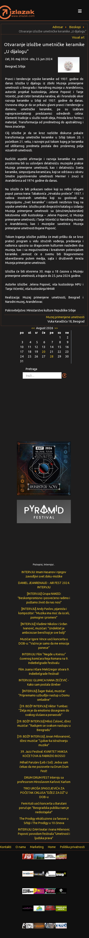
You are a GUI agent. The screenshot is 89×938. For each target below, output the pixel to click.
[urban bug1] (61, 873)
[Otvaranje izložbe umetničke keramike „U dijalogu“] (71, 66)
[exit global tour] (44, 469)
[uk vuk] (39, 891)
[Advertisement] (44, 408)
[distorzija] (50, 856)
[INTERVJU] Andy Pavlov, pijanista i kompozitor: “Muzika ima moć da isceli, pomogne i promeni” (44, 613)
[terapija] (27, 873)
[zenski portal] (50, 891)
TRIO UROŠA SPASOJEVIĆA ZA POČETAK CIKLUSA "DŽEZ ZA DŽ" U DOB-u (44, 793)
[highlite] (27, 908)
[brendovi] (39, 873)
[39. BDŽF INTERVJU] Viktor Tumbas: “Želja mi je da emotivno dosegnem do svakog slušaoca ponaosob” (44, 710)
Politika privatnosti (72, 847)
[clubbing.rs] (61, 856)
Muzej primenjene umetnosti (65, 317)
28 (51, 356)
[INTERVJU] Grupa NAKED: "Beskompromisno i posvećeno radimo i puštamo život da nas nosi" (44, 598)
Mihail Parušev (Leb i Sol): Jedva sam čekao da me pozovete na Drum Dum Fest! (43, 767)
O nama (21, 847)
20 (43, 351)
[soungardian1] (27, 891)
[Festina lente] (27, 925)
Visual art (78, 37)
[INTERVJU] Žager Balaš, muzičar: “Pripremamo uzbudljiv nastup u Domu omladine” (44, 695)
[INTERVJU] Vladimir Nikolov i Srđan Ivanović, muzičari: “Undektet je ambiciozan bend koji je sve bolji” (44, 628)
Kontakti (5, 847)
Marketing (37, 847)
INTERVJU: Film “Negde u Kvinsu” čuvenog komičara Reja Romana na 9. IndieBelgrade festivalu (44, 659)
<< (33, 328)
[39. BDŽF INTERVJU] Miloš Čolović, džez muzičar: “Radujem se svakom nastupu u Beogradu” (44, 726)
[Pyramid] (44, 511)
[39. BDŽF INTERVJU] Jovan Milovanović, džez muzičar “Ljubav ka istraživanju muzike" (44, 741)
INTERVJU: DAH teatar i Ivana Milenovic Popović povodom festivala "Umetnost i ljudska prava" (44, 834)
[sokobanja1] (39, 908)
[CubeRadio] (61, 891)
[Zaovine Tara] (39, 856)
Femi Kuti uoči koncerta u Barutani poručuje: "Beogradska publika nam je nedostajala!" (44, 808)
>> (56, 328)
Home (52, 847)
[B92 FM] (27, 856)
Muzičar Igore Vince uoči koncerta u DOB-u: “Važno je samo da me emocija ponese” (44, 643)
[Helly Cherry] (50, 925)
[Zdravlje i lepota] (61, 908)
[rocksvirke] (50, 908)
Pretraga (31, 369)
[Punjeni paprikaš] (39, 925)
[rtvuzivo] (61, 925)
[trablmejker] (50, 873)
